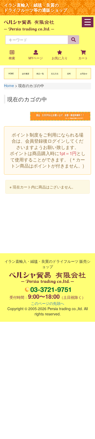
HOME (11, 73)
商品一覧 (40, 73)
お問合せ (83, 73)
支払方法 (54, 73)
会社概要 (25, 73)
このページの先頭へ (47, 303)
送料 (69, 73)
